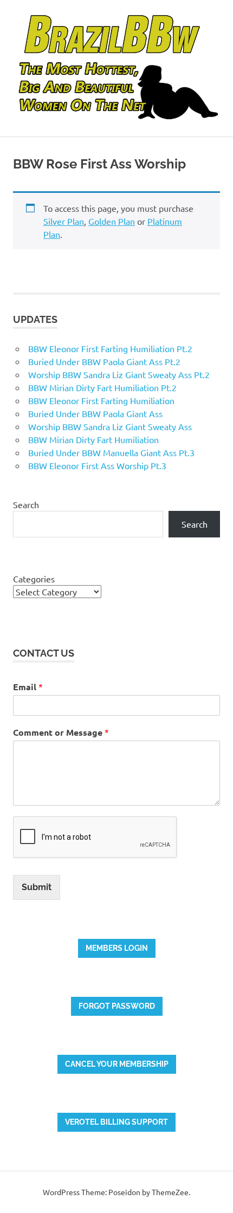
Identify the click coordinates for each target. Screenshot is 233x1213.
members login (117, 948)
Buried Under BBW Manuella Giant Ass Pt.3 (111, 452)
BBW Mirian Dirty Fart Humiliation (93, 439)
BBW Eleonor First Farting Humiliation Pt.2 (110, 348)
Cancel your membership (117, 1064)
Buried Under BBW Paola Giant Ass (95, 413)
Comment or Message (61, 732)
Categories (34, 578)
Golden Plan (111, 221)
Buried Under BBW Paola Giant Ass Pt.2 (104, 361)
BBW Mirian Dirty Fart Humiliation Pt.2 (102, 387)
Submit (36, 887)
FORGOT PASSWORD (117, 1006)
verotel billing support (116, 1122)
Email (28, 686)
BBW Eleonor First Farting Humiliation (101, 400)
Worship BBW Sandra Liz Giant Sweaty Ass (110, 426)
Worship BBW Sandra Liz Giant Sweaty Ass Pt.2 (119, 374)
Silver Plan (63, 221)
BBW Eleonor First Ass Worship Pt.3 (97, 465)
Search (26, 504)
